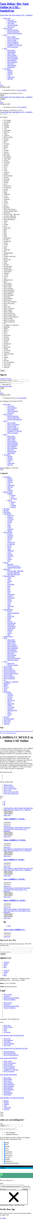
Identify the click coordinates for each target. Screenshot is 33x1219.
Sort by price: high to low (11, 793)
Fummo (9, 581)
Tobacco (13, 507)
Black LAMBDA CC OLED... (15, 900)
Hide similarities (10, 1132)
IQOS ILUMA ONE (13, 32)
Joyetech (9, 520)
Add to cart (7, 826)
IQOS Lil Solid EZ (12, 43)
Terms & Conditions (9, 999)
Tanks (9, 488)
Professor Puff (11, 623)
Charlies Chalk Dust (13, 613)
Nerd (8, 593)
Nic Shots (14, 499)
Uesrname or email (5, 380)
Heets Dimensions (12, 57)
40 (4, 803)
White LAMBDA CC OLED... (15, 840)
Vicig (8, 603)
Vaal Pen (9, 554)
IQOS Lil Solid (11, 40)
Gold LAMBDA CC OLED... (15, 819)
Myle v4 (6, 687)
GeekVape (10, 519)
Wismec (9, 530)
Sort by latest (7, 790)
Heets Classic (11, 53)
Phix (4, 731)
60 (4, 805)
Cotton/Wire (10, 77)
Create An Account (5, 378)
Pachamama (10, 594)
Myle (8, 589)
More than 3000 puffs (13, 574)
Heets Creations (11, 55)
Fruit (12, 497)
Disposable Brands (9, 576)
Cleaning (10, 74)
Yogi (8, 635)
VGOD (9, 601)
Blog (5, 967)
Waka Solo (10, 606)
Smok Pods (10, 703)
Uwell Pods (10, 707)
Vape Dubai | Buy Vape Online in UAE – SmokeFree (14, 7)
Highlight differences (12, 1134)
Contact (6, 964)
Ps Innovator (11, 544)
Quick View (7, 815)
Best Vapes (7, 512)
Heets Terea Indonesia (13, 658)
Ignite (9, 586)
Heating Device (8, 636)
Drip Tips (10, 79)
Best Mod (6, 509)
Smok (9, 525)
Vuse (8, 561)
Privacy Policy (8, 994)
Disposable (7, 569)
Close (1, 85)
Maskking (6, 683)
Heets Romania (11, 65)
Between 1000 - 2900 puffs (15, 571)
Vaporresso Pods (12, 710)
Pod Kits (6, 717)
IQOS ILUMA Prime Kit (14, 33)
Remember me (6, 384)
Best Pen (6, 510)
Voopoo (9, 559)
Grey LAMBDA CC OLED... (15, 879)
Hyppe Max (10, 584)
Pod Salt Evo (11, 542)
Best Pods (10, 564)
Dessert (13, 495)
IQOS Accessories (12, 47)
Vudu (9, 604)
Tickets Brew (11, 628)
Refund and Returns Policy (11, 998)
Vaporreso (10, 529)
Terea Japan (10, 23)
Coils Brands (7, 514)
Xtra (8, 608)
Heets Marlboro (11, 60)
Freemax (9, 517)
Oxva (9, 524)
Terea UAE (10, 20)
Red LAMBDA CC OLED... (14, 860)
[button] (16, 84)
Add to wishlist (8, 811)
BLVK (9, 611)
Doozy (9, 614)
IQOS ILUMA (8, 668)
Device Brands (8, 532)
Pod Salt (9, 596)
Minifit (6, 685)
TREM (9, 705)
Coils (8, 75)
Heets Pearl (10, 63)
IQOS (5, 661)
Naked (9, 618)
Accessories (7, 477)
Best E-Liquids (8, 492)
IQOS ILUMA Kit (12, 30)
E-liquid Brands (8, 609)
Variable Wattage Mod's (14, 567)
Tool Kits (10, 490)
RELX (9, 547)
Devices (6, 562)
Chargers (10, 72)
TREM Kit (10, 551)
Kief (8, 588)
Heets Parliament (12, 62)
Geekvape (10, 535)
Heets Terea (10, 663)
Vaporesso (10, 556)
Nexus (5, 688)
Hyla (8, 583)
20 (4, 801)
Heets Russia (11, 67)
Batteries (9, 70)
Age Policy (7, 996)
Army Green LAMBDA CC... (15, 930)
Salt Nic (9, 500)
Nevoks (9, 522)
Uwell (9, 527)
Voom (9, 557)
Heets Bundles (11, 52)
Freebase (9, 493)
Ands (8, 579)
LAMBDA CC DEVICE (14, 45)
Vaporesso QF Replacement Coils (9, 732)
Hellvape (10, 537)
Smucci (9, 599)
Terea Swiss (10, 27)
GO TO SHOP (22, 90)
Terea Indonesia (11, 21)
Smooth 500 (10, 598)
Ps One (9, 546)
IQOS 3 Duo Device (13, 38)
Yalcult (9, 633)
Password (3, 382)
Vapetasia (10, 630)
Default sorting (8, 785)
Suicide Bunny (11, 626)
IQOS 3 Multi (11, 37)
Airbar (9, 577)
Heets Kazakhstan (12, 58)
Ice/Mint (13, 505)
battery (1, 731)
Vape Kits (6, 724)
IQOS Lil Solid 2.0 (12, 42)
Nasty (9, 591)
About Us (6, 962)
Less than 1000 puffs (13, 572)
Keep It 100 (10, 616)
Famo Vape (10, 515)
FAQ (5, 965)
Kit (5, 680)
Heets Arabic (11, 50)
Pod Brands (7, 692)
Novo (5, 690)
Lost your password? (6, 386)
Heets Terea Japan (12, 660)
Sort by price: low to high (11, 792)
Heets (5, 638)
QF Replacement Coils (10, 731)
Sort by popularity (9, 787)
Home (2, 468)
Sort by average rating (10, 788)
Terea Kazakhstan (12, 25)
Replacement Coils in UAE (21, 731)
